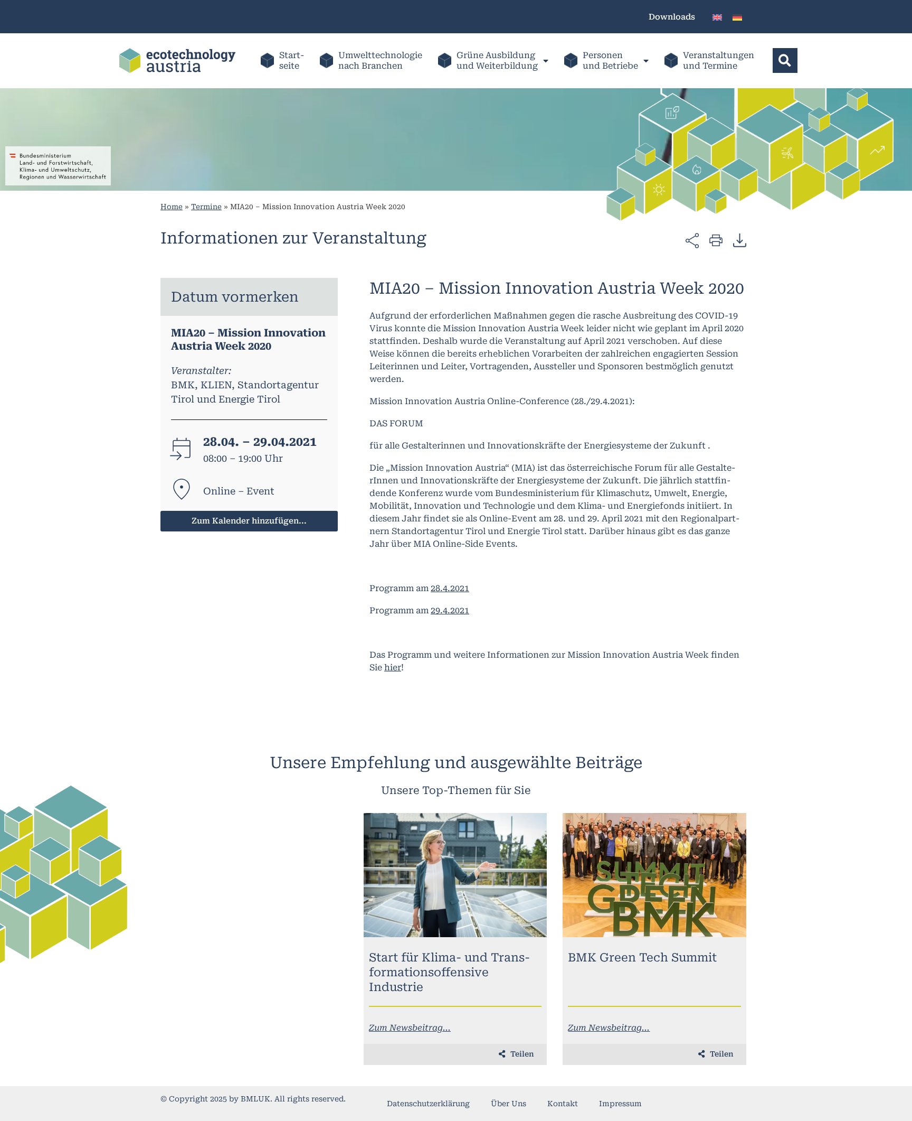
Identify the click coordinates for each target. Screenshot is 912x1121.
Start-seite (291, 60)
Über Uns (508, 1103)
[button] (785, 60)
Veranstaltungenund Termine (718, 60)
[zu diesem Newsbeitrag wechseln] (455, 875)
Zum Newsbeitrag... (410, 1028)
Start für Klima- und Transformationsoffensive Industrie (449, 972)
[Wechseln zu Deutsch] (737, 17)
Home (171, 206)
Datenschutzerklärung (428, 1103)
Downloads (672, 17)
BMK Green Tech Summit (642, 957)
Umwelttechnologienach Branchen (380, 60)
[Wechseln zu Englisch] (717, 17)
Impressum (620, 1103)
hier (392, 667)
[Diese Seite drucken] (716, 239)
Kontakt (562, 1103)
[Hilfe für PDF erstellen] (739, 240)
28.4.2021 (450, 588)
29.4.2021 (450, 610)
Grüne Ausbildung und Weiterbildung (497, 60)
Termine (206, 206)
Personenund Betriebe (610, 60)
